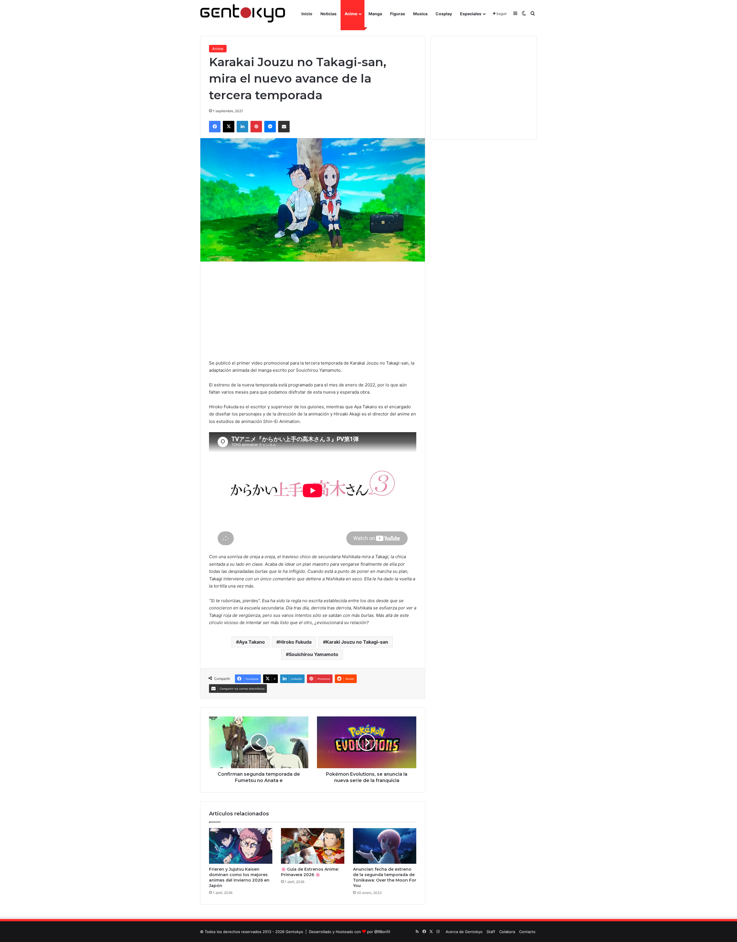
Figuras (397, 13)
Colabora (507, 931)
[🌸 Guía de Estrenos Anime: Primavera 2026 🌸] (312, 846)
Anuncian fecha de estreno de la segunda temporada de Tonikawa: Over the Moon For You (384, 877)
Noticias (328, 13)
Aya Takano (252, 642)
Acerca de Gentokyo (464, 931)
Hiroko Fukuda (295, 642)
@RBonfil (382, 931)
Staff (491, 931)
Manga (375, 13)
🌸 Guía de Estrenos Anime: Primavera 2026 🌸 (310, 872)
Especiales (470, 13)
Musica (420, 13)
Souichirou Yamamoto (313, 654)
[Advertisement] (312, 310)
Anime (351, 13)
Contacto (527, 931)
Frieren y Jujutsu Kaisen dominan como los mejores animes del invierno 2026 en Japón (239, 877)
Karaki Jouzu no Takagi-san (357, 642)
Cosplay (444, 13)
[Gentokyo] (242, 13)
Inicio (306, 13)
